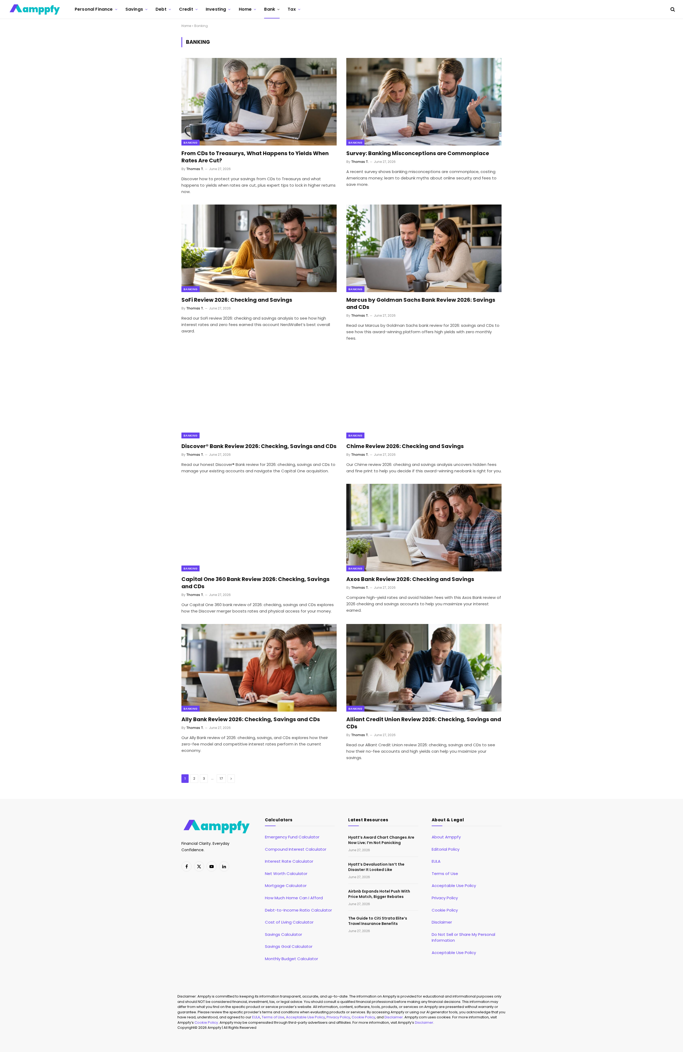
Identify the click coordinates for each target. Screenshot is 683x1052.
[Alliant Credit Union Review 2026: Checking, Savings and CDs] (424, 667)
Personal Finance (94, 9)
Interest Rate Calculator (289, 861)
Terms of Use (445, 873)
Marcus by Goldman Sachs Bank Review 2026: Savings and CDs (420, 303)
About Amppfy (446, 837)
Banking (190, 142)
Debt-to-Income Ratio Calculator (298, 910)
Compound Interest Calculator (295, 849)
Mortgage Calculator (286, 885)
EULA (436, 861)
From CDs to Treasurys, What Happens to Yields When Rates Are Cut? (255, 157)
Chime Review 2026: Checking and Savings (405, 446)
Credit (186, 9)
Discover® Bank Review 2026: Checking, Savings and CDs (258, 446)
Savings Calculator (283, 934)
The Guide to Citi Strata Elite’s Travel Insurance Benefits (377, 921)
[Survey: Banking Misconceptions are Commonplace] (424, 101)
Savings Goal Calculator (288, 946)
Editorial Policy (445, 849)
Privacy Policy (445, 898)
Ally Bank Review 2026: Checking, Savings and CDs (250, 719)
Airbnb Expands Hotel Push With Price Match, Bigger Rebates (379, 894)
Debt (161, 9)
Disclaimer (442, 922)
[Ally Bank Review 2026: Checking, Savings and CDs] (259, 667)
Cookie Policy (445, 910)
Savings (134, 9)
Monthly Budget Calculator (291, 958)
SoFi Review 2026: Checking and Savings (236, 300)
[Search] (672, 9)
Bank (269, 9)
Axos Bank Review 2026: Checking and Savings (410, 579)
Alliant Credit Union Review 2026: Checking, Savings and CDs (423, 723)
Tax (292, 9)
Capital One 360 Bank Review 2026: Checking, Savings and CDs (255, 583)
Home (245, 9)
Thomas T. (195, 169)
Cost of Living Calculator (289, 922)
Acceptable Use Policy (454, 885)
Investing (216, 9)
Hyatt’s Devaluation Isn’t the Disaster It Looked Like (376, 867)
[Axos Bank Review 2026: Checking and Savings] (424, 527)
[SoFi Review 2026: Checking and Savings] (259, 248)
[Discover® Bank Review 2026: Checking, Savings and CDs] (259, 394)
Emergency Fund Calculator (292, 837)
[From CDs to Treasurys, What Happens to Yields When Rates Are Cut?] (259, 101)
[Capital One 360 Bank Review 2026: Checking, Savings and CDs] (259, 527)
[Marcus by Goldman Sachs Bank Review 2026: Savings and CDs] (424, 248)
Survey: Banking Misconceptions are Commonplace (417, 153)
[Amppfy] (34, 9)
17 (221, 778)
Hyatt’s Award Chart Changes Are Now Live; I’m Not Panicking (381, 840)
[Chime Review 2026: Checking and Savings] (424, 394)
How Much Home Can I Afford (294, 898)
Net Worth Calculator (286, 873)
